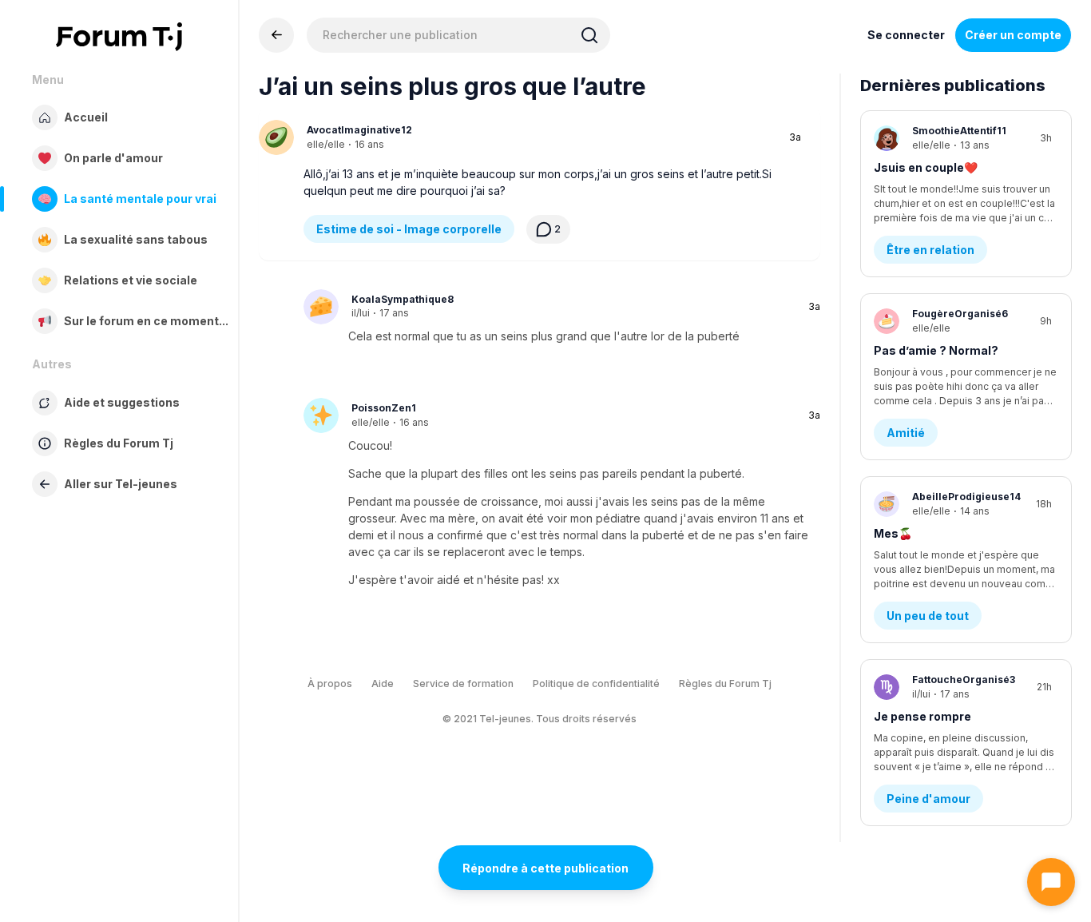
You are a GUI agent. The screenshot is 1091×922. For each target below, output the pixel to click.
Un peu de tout (928, 615)
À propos (329, 684)
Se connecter (906, 35)
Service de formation (463, 684)
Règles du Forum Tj (725, 684)
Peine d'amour (928, 798)
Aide (382, 684)
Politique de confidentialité (596, 684)
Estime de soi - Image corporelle (409, 229)
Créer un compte (1013, 35)
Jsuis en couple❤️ (926, 167)
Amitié (906, 432)
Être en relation (930, 249)
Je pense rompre (922, 716)
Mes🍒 (893, 533)
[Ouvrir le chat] (1051, 882)
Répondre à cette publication (545, 868)
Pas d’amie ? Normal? (936, 350)
